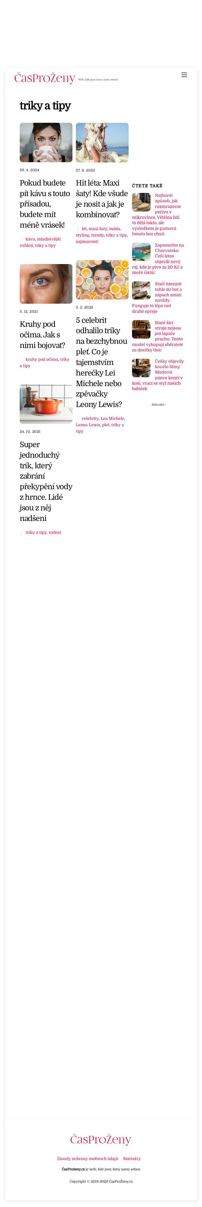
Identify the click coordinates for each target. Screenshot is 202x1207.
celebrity (90, 418)
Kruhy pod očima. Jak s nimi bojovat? (42, 335)
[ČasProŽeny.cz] (45, 83)
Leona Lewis (88, 425)
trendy (97, 235)
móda (114, 228)
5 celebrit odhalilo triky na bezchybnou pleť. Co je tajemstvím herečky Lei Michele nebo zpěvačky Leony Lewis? (101, 362)
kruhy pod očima (42, 359)
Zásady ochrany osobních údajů (87, 1158)
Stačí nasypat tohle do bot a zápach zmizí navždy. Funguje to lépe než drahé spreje (157, 298)
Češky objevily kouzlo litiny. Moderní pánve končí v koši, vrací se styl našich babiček (158, 375)
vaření (55, 532)
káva (30, 239)
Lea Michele (112, 418)
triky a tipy (45, 245)
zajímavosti (87, 241)
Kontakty (132, 1158)
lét (84, 228)
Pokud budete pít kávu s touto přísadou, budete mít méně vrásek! (45, 204)
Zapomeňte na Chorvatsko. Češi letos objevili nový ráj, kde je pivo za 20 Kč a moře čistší (158, 259)
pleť (105, 425)
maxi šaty (98, 228)
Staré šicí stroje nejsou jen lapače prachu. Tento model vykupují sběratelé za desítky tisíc (157, 336)
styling (82, 235)
